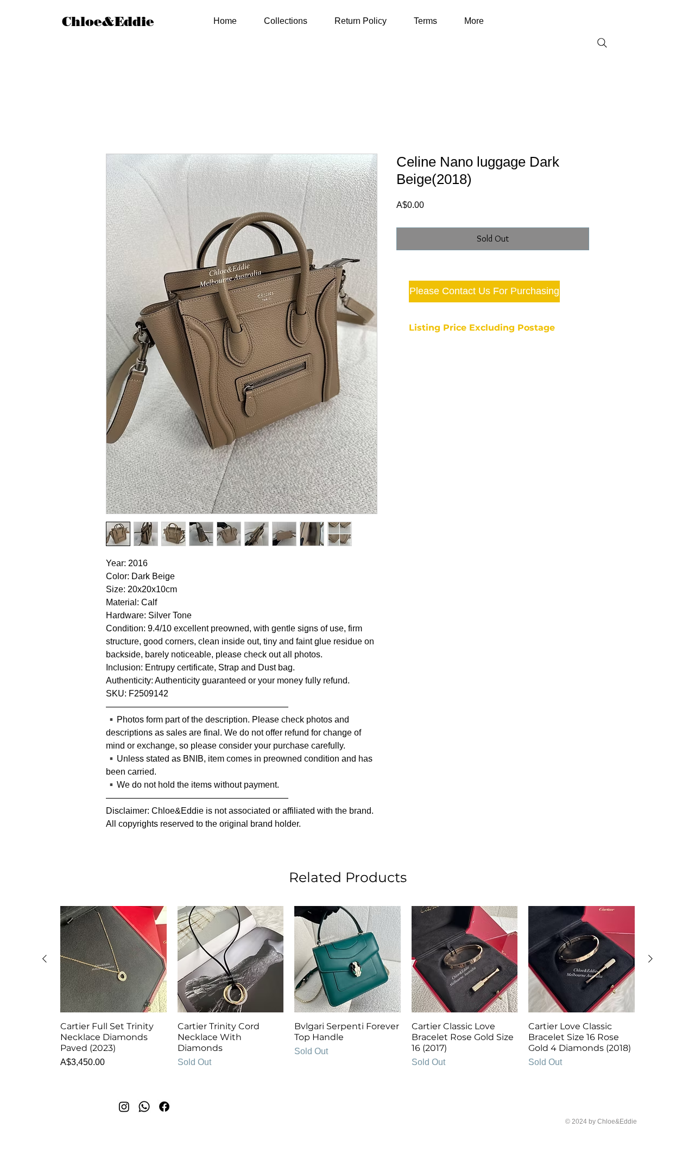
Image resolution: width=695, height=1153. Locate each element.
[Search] (602, 42)
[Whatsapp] (144, 1107)
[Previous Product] (44, 959)
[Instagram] (124, 1107)
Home (117, 115)
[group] (347, 994)
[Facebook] (164, 1107)
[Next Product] (650, 959)
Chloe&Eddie (108, 21)
